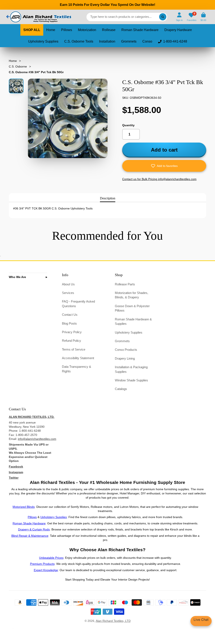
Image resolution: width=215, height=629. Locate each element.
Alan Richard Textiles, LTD (113, 621)
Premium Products (42, 563)
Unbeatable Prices (51, 557)
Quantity (128, 125)
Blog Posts (69, 323)
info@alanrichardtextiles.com (37, 439)
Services (68, 293)
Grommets (128, 41)
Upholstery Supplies (43, 41)
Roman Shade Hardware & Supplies (133, 321)
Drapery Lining (125, 358)
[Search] (162, 17)
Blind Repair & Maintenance (29, 535)
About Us (68, 284)
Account (179, 16)
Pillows (66, 30)
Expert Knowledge (46, 570)
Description (107, 198)
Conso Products (126, 349)
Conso (147, 41)
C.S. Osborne (18, 66)
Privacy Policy (72, 332)
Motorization (87, 30)
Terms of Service (73, 349)
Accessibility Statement (78, 358)
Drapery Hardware (178, 30)
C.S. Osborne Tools (78, 41)
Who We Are (17, 277)
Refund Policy (71, 340)
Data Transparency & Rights (76, 369)
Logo (40, 17)
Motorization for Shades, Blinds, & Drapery (131, 295)
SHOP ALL (31, 30)
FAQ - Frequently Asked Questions (78, 304)
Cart (203, 16)
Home (50, 30)
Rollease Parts (125, 284)
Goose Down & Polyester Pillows (132, 308)
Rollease (108, 30)
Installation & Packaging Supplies (131, 369)
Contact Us (69, 314)
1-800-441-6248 (175, 41)
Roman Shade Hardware (140, 30)
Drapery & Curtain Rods (34, 529)
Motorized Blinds (24, 506)
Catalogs (121, 389)
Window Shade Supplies (131, 380)
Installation (107, 41)
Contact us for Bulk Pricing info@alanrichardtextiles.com (159, 179)
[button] (164, 166)
